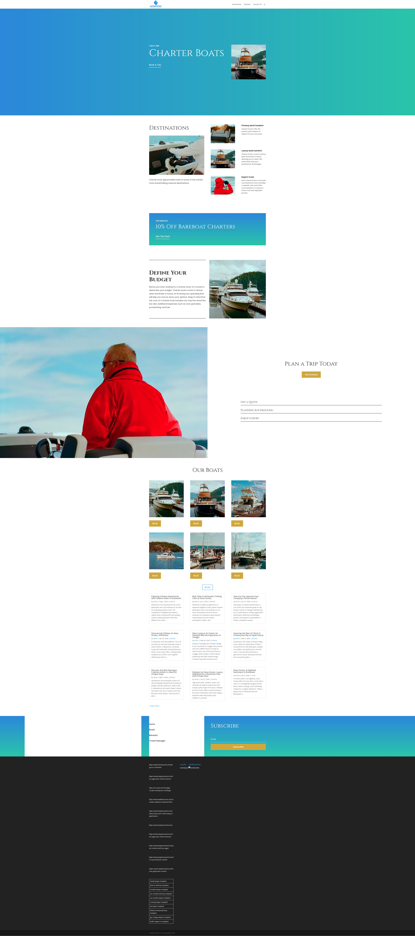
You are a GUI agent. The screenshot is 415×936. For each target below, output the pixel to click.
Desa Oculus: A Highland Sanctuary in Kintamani (244, 671)
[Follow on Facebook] (151, 746)
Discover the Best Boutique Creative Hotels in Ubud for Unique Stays (164, 672)
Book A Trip (155, 64)
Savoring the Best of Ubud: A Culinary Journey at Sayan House (248, 634)
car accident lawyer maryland (160, 898)
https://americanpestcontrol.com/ (161, 825)
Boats (152, 729)
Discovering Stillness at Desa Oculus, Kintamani (164, 634)
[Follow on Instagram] (159, 746)
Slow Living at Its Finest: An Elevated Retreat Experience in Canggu (206, 635)
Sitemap (247, 4)
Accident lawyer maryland (159, 889)
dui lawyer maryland (157, 906)
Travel (253, 675)
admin (155, 601)
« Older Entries (154, 706)
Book (155, 523)
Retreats (153, 735)
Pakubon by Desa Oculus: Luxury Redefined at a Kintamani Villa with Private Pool (207, 674)
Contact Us (257, 4)
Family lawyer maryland (158, 881)
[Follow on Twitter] (155, 746)
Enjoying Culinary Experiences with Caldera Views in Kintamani (166, 597)
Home (152, 724)
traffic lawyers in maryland (159, 921)
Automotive (236, 4)
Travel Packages (157, 740)
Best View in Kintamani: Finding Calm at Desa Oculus (207, 597)
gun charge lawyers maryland (160, 917)
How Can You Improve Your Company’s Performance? (246, 597)
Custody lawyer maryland (159, 902)
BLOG (207, 587)
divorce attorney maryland (159, 885)
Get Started (311, 374)
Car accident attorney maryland (161, 894)
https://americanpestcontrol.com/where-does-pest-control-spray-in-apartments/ (161, 813)
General (172, 601)
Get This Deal (163, 236)
